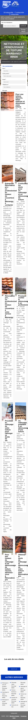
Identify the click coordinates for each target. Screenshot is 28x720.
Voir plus (14, 669)
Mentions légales (14, 716)
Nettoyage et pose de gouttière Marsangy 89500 (5, 686)
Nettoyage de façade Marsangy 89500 (5, 702)
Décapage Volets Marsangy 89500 (13, 685)
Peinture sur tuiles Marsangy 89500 (23, 696)
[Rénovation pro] (11, 4)
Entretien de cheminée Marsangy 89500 (14, 700)
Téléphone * (5, 84)
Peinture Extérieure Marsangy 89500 (13, 692)
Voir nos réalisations (6, 22)
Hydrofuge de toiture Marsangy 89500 (5, 695)
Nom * (3, 68)
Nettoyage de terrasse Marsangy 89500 (24, 704)
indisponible (9, 12)
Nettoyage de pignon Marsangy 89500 (24, 689)
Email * (4, 79)
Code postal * (5, 73)
